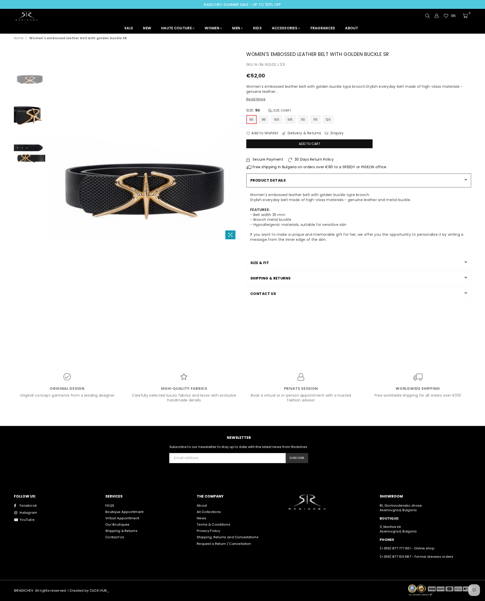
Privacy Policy (208, 530)
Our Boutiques (117, 524)
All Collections (209, 511)
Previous (52, 146)
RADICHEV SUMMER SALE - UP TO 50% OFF (242, 4)
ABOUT (351, 28)
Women (212, 28)
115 (315, 119)
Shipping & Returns (121, 530)
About (202, 505)
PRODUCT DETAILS (268, 180)
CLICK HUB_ (99, 590)
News (201, 518)
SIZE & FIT (259, 262)
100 (276, 119)
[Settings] (436, 15)
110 (303, 119)
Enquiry (336, 133)
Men (236, 28)
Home (18, 38)
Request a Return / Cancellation (224, 543)
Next (234, 146)
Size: (268, 110)
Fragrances (322, 28)
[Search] (427, 15)
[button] (455, 16)
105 (290, 119)
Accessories (285, 28)
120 (328, 119)
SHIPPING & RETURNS (270, 278)
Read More (256, 99)
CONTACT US (263, 293)
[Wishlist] (446, 15)
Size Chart (282, 110)
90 (251, 119)
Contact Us (114, 537)
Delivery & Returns (304, 133)
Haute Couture (176, 28)
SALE (128, 28)
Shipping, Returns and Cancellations (227, 537)
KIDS (257, 28)
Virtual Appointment (122, 518)
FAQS (109, 505)
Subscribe (296, 458)
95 (264, 119)
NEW (147, 28)
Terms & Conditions (213, 524)
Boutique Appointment (124, 511)
